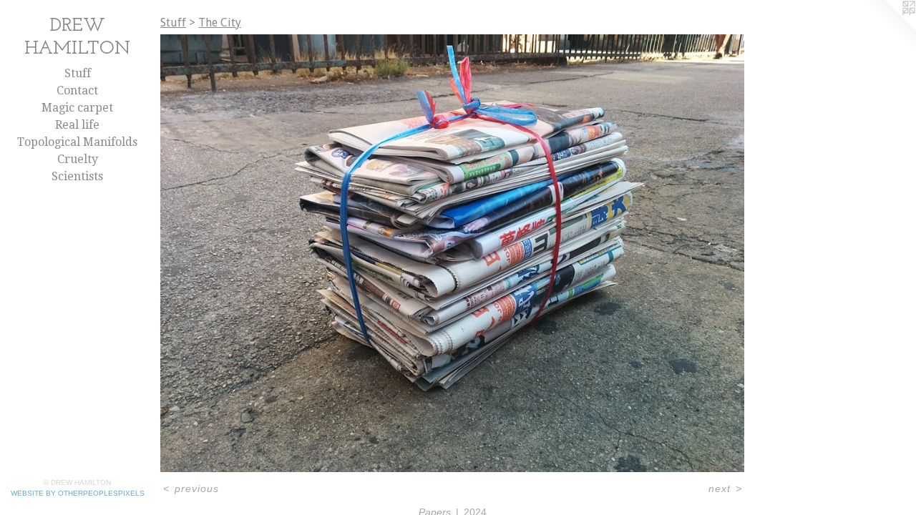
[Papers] (452, 253)
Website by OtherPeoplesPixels (78, 493)
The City (219, 22)
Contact (77, 90)
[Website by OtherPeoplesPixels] (887, 28)
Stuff (77, 73)
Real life (77, 125)
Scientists (77, 176)
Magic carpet (77, 107)
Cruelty (77, 159)
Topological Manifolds (77, 142)
